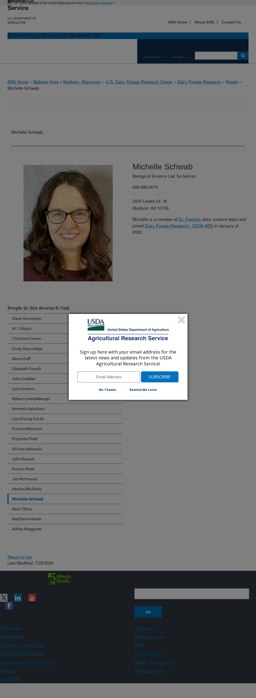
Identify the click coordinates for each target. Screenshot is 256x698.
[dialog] (128, 357)
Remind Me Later (143, 390)
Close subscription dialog (181, 319)
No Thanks (107, 390)
